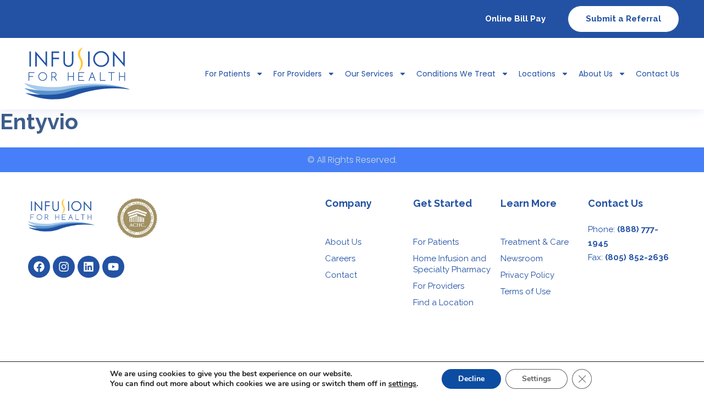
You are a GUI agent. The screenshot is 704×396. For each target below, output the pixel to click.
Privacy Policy (527, 275)
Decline (471, 378)
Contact (341, 275)
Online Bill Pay (515, 19)
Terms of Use (526, 291)
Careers (340, 258)
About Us (596, 73)
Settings (536, 378)
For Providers (297, 73)
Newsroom (522, 258)
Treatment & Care (535, 242)
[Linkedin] (89, 267)
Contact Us (657, 73)
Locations (537, 73)
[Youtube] (113, 267)
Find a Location (443, 302)
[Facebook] (39, 267)
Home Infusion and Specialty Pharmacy (452, 264)
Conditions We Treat (456, 73)
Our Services (369, 73)
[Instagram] (64, 267)
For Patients (436, 242)
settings (402, 384)
